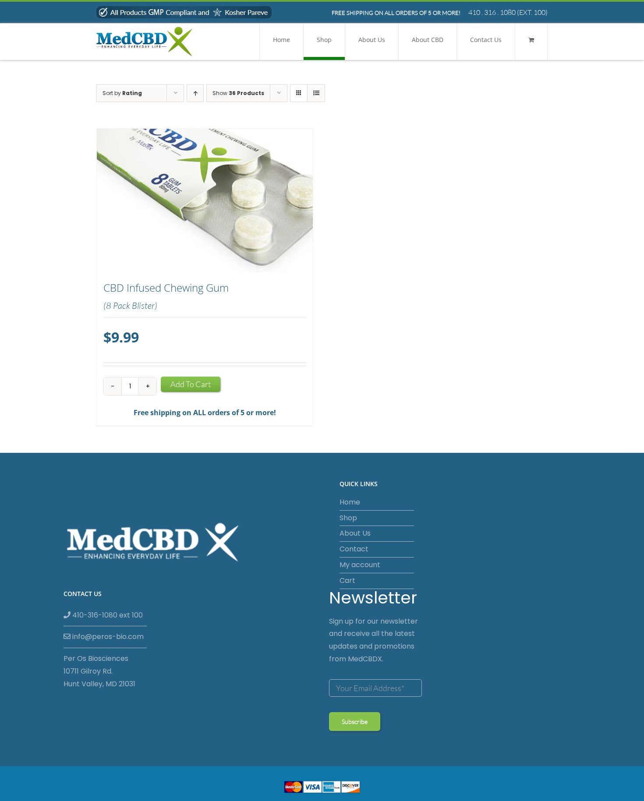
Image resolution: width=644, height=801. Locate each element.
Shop (348, 518)
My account (360, 565)
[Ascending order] (195, 93)
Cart (347, 580)
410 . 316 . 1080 (492, 12)
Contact (354, 549)
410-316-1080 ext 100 (107, 615)
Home (350, 502)
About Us (355, 533)
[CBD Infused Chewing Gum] (205, 201)
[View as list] (316, 93)
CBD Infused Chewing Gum (166, 287)
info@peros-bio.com (107, 637)
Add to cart (190, 384)
